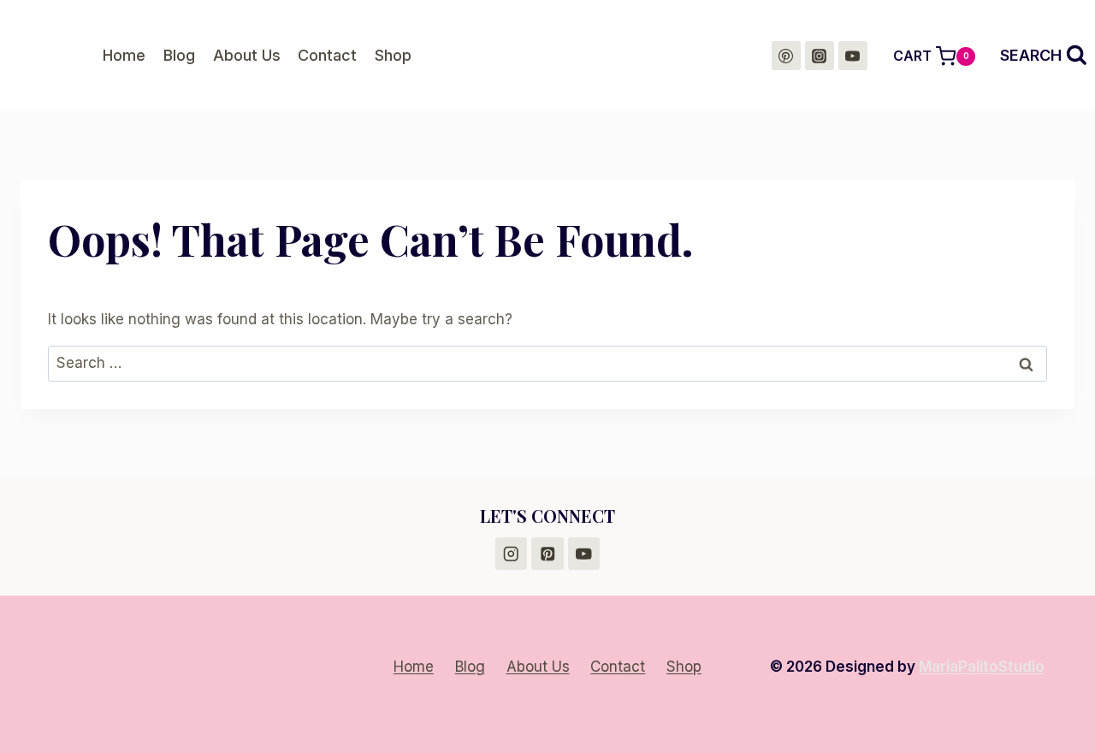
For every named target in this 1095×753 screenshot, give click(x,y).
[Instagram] (819, 55)
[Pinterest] (786, 55)
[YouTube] (852, 55)
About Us (247, 55)
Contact (327, 55)
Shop (393, 55)
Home (124, 55)
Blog (179, 55)
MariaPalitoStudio (982, 666)
